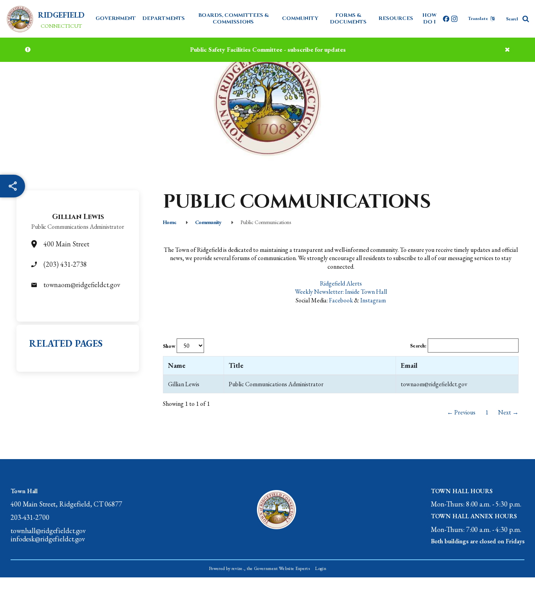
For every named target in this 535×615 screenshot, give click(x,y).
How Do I (429, 18)
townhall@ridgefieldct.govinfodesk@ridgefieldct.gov (48, 534)
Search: (419, 345)
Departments (163, 18)
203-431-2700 (30, 517)
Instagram (373, 300)
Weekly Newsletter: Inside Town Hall (341, 292)
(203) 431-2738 (65, 264)
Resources (395, 18)
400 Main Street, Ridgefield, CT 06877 (66, 504)
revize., (238, 568)
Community (300, 18)
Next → (508, 412)
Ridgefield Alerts (341, 283)
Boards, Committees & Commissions (233, 18)
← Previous (461, 412)
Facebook (341, 300)
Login (320, 568)
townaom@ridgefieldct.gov (81, 284)
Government (116, 18)
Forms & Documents (348, 18)
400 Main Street (66, 243)
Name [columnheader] (176, 365)
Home (169, 222)
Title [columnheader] (236, 365)
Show (170, 346)
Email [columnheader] (409, 365)
